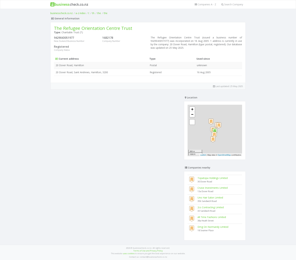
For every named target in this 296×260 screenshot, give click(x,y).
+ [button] (192, 109)
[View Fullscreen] (192, 122)
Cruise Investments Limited (213, 187)
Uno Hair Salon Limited (210, 197)
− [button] (192, 114)
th (93, 13)
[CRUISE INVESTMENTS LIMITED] (214, 134)
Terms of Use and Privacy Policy (148, 250)
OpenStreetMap (224, 154)
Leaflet (203, 154)
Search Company (233, 4)
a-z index (80, 13)
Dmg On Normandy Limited (213, 226)
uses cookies (128, 253)
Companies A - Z (206, 4)
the (99, 13)
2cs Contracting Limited (211, 207)
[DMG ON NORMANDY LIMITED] (211, 121)
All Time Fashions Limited (212, 217)
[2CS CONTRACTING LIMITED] (218, 125)
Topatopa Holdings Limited (213, 178)
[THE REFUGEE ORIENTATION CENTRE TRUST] (214, 131)
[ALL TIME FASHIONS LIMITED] (213, 139)
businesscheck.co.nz (61, 13)
